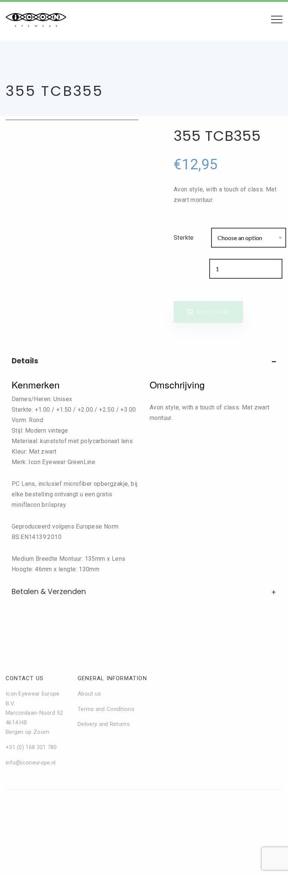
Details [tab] (25, 361)
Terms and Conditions (106, 709)
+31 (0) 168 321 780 (31, 747)
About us (89, 693)
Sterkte (184, 237)
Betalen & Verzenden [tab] (49, 592)
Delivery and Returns (104, 724)
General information (112, 678)
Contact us (25, 678)
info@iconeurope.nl (31, 762)
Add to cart (213, 312)
